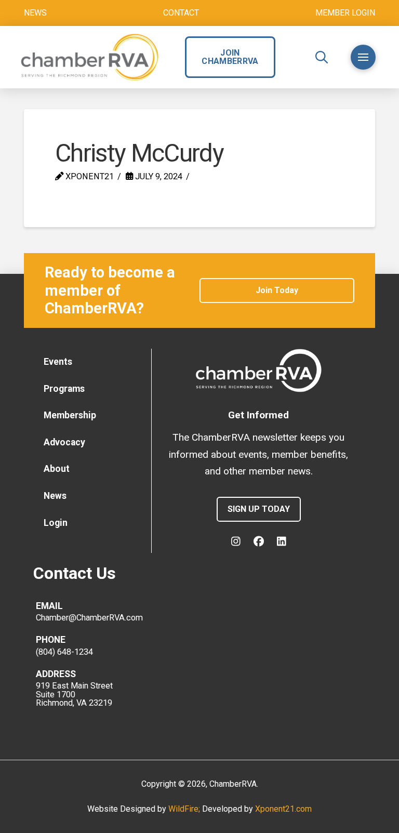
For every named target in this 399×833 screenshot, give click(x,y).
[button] (321, 57)
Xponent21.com (283, 809)
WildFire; (185, 809)
